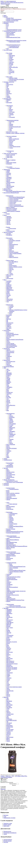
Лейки (7, 538)
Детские (8, 179)
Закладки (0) (8, 2)
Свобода (8, 325)
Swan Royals (9, 617)
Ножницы (11, 245)
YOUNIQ (8, 173)
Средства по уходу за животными (14, 482)
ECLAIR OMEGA (13, 261)
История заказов (7, 840)
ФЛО (10, 440)
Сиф (7, 681)
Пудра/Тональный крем (15, 126)
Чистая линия (12, 228)
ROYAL (8, 294)
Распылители (9, 558)
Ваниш (8, 647)
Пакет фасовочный (14, 47)
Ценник (11, 527)
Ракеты (8, 364)
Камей (7, 316)
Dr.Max (8, 630)
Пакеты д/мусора (10, 547)
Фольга (8, 596)
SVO (7, 384)
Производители (7, 831)
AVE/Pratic (11, 435)
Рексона (11, 113)
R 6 (7, 28)
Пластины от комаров (11, 208)
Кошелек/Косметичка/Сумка (13, 37)
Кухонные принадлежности (13, 532)
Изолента (8, 507)
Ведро (7, 490)
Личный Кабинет (7, 839)
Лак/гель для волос (8, 232)
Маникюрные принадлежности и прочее (16, 40)
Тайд (7, 453)
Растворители (9, 466)
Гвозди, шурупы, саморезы (12, 493)
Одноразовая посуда (14, 46)
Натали (8, 92)
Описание (3, 789)
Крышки (5, 16)
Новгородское (9, 322)
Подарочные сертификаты (9, 832)
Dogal (7, 376)
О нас (4, 816)
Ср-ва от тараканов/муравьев (16, 206)
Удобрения (6, 483)
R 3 (7, 27)
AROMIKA (9, 609)
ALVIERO (8, 281)
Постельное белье (10, 474)
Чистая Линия (9, 737)
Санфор (8, 675)
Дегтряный (9, 723)
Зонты (7, 36)
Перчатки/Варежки (11, 344)
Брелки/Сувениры (10, 32)
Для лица (8, 220)
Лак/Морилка (9, 465)
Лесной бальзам (10, 186)
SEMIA (8, 383)
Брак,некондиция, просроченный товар (16, 607)
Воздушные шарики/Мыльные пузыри (15, 191)
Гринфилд (8, 621)
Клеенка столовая (10, 529)
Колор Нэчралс (13, 265)
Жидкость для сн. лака (11, 131)
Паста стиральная (10, 444)
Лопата (11, 569)
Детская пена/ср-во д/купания (16, 79)
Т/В (10, 152)
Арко (10, 137)
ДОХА (10, 60)
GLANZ (11, 425)
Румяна (11, 128)
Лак (10, 122)
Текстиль (5, 468)
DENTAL (8, 174)
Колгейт (8, 183)
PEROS (8, 380)
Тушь (10, 130)
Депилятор (9, 217)
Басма (10, 264)
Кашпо (5, 212)
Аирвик (8, 353)
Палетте (11, 268)
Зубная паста (6, 169)
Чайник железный (10, 598)
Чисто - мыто (9, 627)
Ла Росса (8, 715)
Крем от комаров (10, 207)
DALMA (11, 421)
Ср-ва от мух (12, 203)
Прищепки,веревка (11, 555)
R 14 (7, 24)
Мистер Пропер (10, 662)
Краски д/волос (10, 260)
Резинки (11, 522)
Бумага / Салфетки (10, 160)
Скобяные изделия (10, 578)
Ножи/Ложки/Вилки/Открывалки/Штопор (16, 546)
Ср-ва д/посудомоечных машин (14, 686)
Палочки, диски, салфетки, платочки (15, 133)
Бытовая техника (10, 488)
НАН (7, 391)
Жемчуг (8, 181)
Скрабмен (8, 450)
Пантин (8, 728)
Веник (7, 491)
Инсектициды (9, 195)
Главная (2, 2)
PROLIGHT (9, 287)
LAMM (8, 379)
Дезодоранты (9, 105)
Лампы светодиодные (14, 537)
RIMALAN (9, 288)
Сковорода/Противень (11, 579)
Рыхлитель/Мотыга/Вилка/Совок (17, 570)
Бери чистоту (9, 619)
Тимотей (11, 114)
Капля (7, 650)
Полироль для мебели (11, 668)
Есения (11, 307)
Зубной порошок (10, 182)
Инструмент (9, 238)
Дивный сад (9, 300)
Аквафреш (8, 177)
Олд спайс (11, 71)
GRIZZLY (8, 612)
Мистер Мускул (10, 661)
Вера (7, 389)
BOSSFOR (9, 374)
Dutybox (11, 422)
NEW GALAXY (10, 351)
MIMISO (8, 100)
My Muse (11, 59)
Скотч (7, 580)
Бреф (7, 645)
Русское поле (9, 730)
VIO (10, 308)
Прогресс (8, 670)
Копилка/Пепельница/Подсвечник (14, 531)
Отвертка (11, 248)
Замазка (8, 499)
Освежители (6, 348)
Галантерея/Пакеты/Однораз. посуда (12, 31)
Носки (7, 338)
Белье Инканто (10, 333)
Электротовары (10, 604)
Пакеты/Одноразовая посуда (13, 44)
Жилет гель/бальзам (14, 138)
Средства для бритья (11, 136)
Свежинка (8, 393)
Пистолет (11, 250)
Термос (8, 589)
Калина (8, 227)
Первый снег (9, 392)
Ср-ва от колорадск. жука (15, 200)
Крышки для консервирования (13, 19)
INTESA (8, 703)
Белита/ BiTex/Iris (13, 67)
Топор (10, 254)
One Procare (9, 707)
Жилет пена (12, 140)
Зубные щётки (6, 188)
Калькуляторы (9, 509)
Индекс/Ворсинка (10, 405)
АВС (7, 618)
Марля (7, 470)
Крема (5, 215)
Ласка (7, 406)
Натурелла (8, 93)
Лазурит (8, 657)
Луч (7, 409)
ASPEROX (9, 610)
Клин (7, 653)
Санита (8, 671)
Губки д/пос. (9, 156)
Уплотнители (9, 593)
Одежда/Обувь (7, 330)
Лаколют (8, 185)
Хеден (7, 735)
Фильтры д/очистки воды (12, 594)
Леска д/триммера (13, 567)
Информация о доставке (9, 817)
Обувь (7, 340)
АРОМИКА (9, 387)
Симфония (9, 356)
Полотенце (9, 473)
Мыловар (8, 318)
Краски (11, 517)
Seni (7, 101)
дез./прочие (12, 117)
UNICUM (8, 632)
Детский (8, 219)
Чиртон (8, 358)
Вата (7, 469)
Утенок (8, 689)
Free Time (8, 397)
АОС (7, 634)
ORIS (7, 614)
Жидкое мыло (9, 304)
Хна (10, 272)
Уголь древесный (10, 592)
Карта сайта (6, 826)
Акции (5, 834)
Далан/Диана (9, 299)
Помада (11, 125)
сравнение (3, 787)
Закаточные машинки (11, 498)
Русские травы (12, 80)
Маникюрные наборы (14, 41)
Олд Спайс (12, 112)
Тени (10, 129)
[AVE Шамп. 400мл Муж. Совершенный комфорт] (12, 772)
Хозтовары (6, 484)
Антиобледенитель (14, 489)
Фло (7, 454)
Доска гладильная (10, 494)
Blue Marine (12, 55)
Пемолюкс (8, 665)
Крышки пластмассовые (12, 20)
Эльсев (8, 741)
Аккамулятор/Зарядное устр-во (13, 29)
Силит (7, 680)
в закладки (3, 786)
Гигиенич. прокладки (8, 81)
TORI (7, 386)
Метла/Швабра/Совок (11, 542)
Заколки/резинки (10, 34)
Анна (7, 88)
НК (7, 320)
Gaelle (10, 426)
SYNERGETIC (10, 290)
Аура (10, 66)
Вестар (11, 432)
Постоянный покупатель (17, 2)
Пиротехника (6, 360)
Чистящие (5, 608)
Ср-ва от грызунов (13, 199)
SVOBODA (9, 719)
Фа (10, 73)
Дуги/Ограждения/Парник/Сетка (17, 566)
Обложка (11, 519)
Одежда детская (10, 343)
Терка (7, 588)
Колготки (8, 337)
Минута (8, 659)
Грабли (11, 565)
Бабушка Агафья (13, 78)
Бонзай (8, 643)
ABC (7, 369)
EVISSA (8, 282)
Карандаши (12, 514)
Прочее (11, 312)
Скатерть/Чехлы (10, 477)
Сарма (7, 449)
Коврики (8, 530)
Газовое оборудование (14, 553)
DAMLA (8, 375)
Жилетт (11, 109)
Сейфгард (8, 326)
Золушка (11, 439)
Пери (7, 85)
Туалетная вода (10, 151)
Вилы (10, 564)
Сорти (7, 452)
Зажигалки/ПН (10, 33)
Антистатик (9, 636)
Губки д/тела (9, 157)
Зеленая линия (9, 714)
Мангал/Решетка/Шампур (12, 539)
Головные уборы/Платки (12, 334)
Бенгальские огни (10, 361)
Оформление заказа (5, 3)
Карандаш (11, 121)
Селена (8, 679)
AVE (7, 395)
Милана (11, 63)
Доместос (8, 648)
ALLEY (8, 370)
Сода (7, 683)
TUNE (7, 708)
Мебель (8, 541)
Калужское (9, 315)
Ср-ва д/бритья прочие (14, 146)
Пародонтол (9, 187)
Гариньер (8, 216)
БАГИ (7, 637)
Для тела (8, 224)
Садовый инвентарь (11, 562)
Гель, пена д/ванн (7, 50)
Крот (7, 656)
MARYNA (8, 284)
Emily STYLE (9, 84)
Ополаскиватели (10, 413)
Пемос (7, 445)
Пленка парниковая (11, 551)
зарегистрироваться (11, 1)
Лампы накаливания (11, 535)
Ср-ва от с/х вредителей (15, 204)
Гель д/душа (9, 53)
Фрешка (8, 626)
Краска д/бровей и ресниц (15, 266)
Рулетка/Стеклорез (13, 252)
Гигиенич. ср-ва (7, 98)
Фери (7, 692)
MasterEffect (9, 613)
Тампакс (8, 97)
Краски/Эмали (9, 463)
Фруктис (8, 734)
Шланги (8, 601)
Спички (8, 583)
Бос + (7, 644)
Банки (4, 15)
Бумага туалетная (10, 154)
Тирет (7, 688)
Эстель (11, 273)
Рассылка (5, 842)
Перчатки (8, 548)
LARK (8, 283)
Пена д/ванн (9, 76)
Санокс (8, 674)
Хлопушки (9, 365)
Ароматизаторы (10, 352)
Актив (7, 388)
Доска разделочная (11, 495)
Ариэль (8, 400)
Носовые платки (10, 472)
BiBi (7, 83)
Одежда (8, 342)
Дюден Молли (9, 622)
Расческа (8, 559)
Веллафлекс (9, 235)
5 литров (11, 306)
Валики (11, 241)
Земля (7, 505)
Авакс (7, 296)
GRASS (8, 349)
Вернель (11, 436)
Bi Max (8, 396)
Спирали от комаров (11, 210)
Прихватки (9, 475)
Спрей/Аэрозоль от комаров (13, 211)
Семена (5, 458)
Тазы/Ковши (9, 584)
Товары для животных (8, 479)
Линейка (11, 518)
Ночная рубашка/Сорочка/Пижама (14, 339)
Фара (10, 270)
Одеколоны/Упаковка (14, 168)
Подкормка (9, 163)
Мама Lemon (9, 658)
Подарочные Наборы (8, 366)
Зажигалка (8, 497)
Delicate (11, 56)
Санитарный (9, 672)
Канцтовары (9, 512)
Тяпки (10, 573)
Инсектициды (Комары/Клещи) (11, 192)
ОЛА (7, 94)
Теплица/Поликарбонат (12, 587)
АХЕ (10, 106)
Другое (5, 158)
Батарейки (6, 23)
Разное (10, 521)
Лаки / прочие (9, 274)
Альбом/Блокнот (13, 513)
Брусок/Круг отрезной (14, 240)
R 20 (7, 25)
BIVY (10, 54)
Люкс (7, 317)
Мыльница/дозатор (11, 544)
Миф (7, 410)
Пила (10, 249)
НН (7, 321)
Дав (10, 68)
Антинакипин (9, 635)
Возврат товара (7, 824)
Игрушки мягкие (10, 506)
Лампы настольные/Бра (15, 605)
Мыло (4, 279)
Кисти (10, 243)
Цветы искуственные (8, 21)
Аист (7, 398)
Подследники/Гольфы (11, 346)
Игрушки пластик (7, 190)
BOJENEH (9, 373)
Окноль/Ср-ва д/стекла (11, 663)
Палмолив (11, 72)
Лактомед (11, 62)
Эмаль (10, 464)
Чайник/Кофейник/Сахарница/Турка (15, 600)
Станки (11, 147)
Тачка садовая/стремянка (15, 253)
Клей (7, 161)
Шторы (8, 478)
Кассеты (11, 141)
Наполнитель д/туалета (12, 481)
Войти (2, 1)
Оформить (3, 5)
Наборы (11, 124)
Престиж (11, 269)
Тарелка (8, 585)
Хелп (10, 313)
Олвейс (8, 96)
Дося (7, 404)
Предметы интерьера (11, 448)
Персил (8, 447)
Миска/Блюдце (10, 543)
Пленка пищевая (10, 554)
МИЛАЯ (8, 625)
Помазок (11, 145)
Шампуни (5, 697)
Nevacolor (11, 263)
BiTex (7, 717)
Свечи (7, 575)
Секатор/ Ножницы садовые (16, 571)
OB (7, 87)
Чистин (8, 695)
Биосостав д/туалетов (11, 641)
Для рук (8, 222)
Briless (10, 418)
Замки (7, 502)
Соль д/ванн (9, 166)
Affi (7, 371)
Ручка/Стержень (13, 523)
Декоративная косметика (12, 120)
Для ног (8, 221)
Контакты (5, 815)
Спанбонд (8, 582)
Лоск (7, 407)
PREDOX (8, 382)
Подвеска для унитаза (11, 667)
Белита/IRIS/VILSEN (11, 720)
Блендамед (9, 178)
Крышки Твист (10, 18)
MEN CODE (9, 705)
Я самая (11, 64)
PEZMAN (8, 286)
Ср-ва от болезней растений (16, 198)
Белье (7, 331)
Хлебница (8, 597)
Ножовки (11, 247)
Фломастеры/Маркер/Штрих (16, 526)
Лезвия (11, 142)
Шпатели (11, 256)
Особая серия (9, 726)
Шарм (7, 329)
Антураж (8, 233)
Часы (7, 48)
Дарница (8, 712)
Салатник (8, 574)
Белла (7, 89)
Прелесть (8, 275)
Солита (8, 684)
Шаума (8, 739)
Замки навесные (13, 504)
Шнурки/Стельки (10, 347)
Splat (7, 176)
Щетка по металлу (13, 257)
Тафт (7, 277)
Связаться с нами (7, 823)
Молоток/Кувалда (13, 244)
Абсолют (8, 295)
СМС (4, 367)
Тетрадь (11, 525)
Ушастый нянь (9, 690)
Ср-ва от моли (12, 202)
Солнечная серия (10, 231)
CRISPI (8, 170)
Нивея (10, 69)
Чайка (7, 457)
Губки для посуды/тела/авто (10, 153)
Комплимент (9, 725)
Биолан (8, 401)
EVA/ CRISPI (12, 423)
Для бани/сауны (10, 335)
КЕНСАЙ (8, 623)
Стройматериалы (7, 459)
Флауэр (8, 357)
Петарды (8, 362)
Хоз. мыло (8, 328)
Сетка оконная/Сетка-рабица (13, 576)
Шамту (8, 738)
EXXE (10, 58)
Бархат (8, 711)
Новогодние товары (11, 162)
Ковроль (8, 654)
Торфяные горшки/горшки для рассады (15, 591)
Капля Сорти (9, 652)
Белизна (8, 639)
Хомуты (11, 239)
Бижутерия (9, 102)
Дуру (7, 301)
